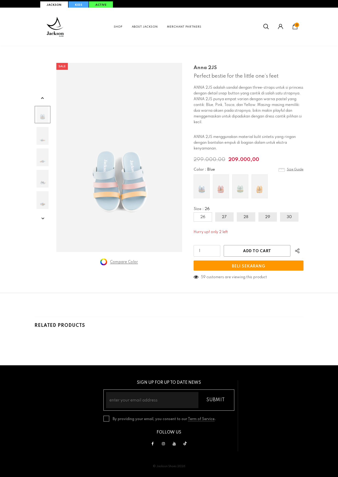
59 (203, 277)
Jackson (54, 5)
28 (245, 217)
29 (267, 217)
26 (202, 217)
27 (224, 217)
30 (289, 217)
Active (100, 5)
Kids (78, 5)
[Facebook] (153, 443)
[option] (119, 157)
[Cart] (295, 28)
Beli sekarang (248, 266)
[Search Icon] (266, 26)
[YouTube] (174, 443)
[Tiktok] (185, 443)
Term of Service (201, 419)
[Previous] (42, 98)
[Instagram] (163, 443)
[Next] (42, 219)
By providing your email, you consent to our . (164, 419)
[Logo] (55, 27)
